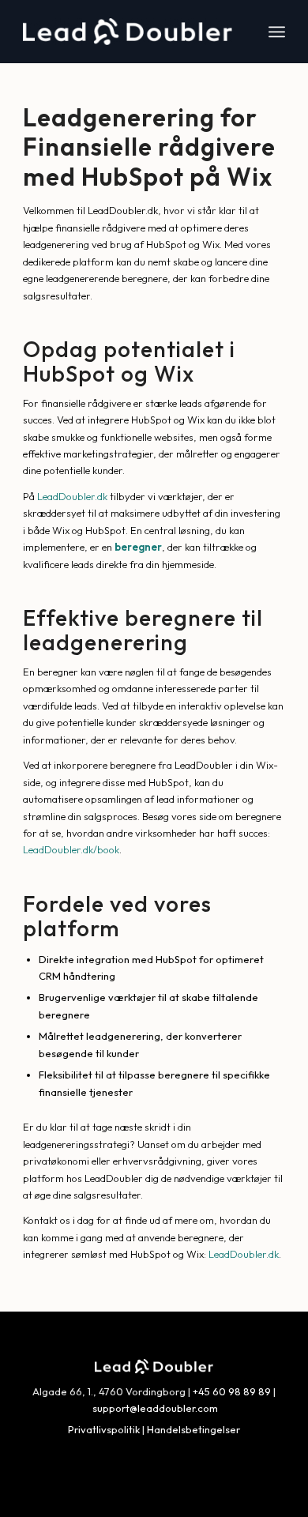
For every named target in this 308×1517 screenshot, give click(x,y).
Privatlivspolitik (104, 1429)
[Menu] (277, 32)
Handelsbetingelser (193, 1429)
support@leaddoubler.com (155, 1408)
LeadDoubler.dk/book (71, 849)
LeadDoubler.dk (72, 496)
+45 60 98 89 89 (232, 1391)
